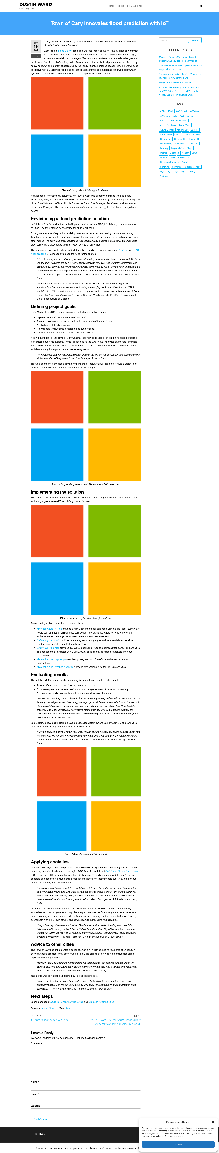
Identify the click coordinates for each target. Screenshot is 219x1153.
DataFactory (166, 143)
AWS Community (168, 115)
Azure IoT (124, 250)
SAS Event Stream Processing (121, 871)
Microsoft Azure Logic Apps (51, 659)
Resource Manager (169, 162)
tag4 (176, 171)
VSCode (164, 175)
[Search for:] (180, 40)
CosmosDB (194, 138)
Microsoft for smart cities (101, 1001)
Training (191, 171)
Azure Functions (168, 125)
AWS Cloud (181, 111)
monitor (185, 152)
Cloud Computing (191, 134)
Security (186, 162)
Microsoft (174, 152)
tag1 (198, 166)
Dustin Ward (35, 4)
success (189, 166)
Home (111, 5)
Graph (190, 143)
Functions (179, 143)
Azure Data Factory (178, 120)
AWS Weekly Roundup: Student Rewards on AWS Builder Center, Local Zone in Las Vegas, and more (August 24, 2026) (179, 91)
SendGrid (164, 166)
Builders (195, 129)
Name (35, 1082)
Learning (164, 148)
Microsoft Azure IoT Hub (49, 628)
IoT (197, 143)
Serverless (177, 166)
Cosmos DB (180, 138)
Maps (189, 148)
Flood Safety (64, 50)
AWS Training (186, 115)
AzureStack (182, 129)
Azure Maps (185, 125)
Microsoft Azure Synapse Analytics (55, 667)
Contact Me (135, 5)
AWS (170, 111)
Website (35, 1106)
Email (35, 1094)
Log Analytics (177, 148)
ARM (162, 111)
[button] (213, 1121)
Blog (121, 5)
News (51, 1008)
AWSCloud (194, 111)
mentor (163, 152)
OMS (172, 157)
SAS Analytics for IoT (48, 640)
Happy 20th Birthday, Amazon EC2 (176, 82)
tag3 (169, 171)
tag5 (183, 171)
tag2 (162, 171)
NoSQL (163, 157)
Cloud (177, 134)
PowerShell (183, 157)
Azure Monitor (167, 129)
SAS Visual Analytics (48, 647)
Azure (45, 1008)
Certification (166, 134)
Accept (178, 1144)
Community (165, 138)
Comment (37, 1043)
